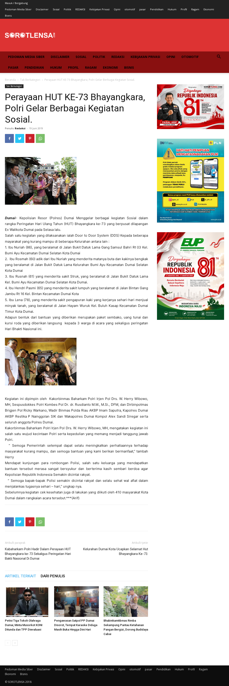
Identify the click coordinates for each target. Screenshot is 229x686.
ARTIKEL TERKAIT (20, 576)
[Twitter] (19, 138)
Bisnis (8, 15)
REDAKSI (80, 9)
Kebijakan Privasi (99, 9)
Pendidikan (156, 9)
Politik (67, 9)
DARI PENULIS (53, 576)
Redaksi (20, 128)
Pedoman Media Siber (18, 9)
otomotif (130, 9)
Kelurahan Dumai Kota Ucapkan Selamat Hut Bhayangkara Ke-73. (115, 551)
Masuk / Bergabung (16, 3)
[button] (218, 57)
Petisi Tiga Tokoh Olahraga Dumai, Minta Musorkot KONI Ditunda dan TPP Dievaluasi (23, 625)
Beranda (10, 80)
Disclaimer (42, 9)
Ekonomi (209, 9)
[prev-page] (8, 643)
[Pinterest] (29, 138)
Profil (184, 9)
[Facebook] (9, 138)
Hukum (172, 9)
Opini (117, 9)
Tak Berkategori (30, 80)
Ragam (195, 9)
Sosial (56, 9)
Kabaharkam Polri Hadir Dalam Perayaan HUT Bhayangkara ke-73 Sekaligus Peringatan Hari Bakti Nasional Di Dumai (38, 554)
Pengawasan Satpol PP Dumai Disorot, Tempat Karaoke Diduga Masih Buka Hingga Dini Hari (75, 625)
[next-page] (15, 643)
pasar (142, 9)
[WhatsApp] (40, 138)
